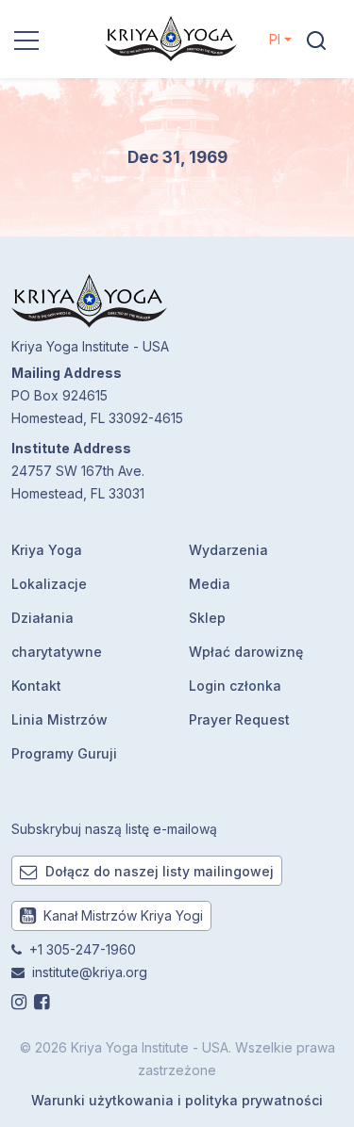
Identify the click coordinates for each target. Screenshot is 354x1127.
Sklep (207, 618)
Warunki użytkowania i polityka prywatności (177, 1100)
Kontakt (36, 686)
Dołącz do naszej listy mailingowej (158, 871)
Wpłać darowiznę (246, 652)
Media (209, 584)
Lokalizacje (49, 584)
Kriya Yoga (46, 550)
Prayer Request (239, 719)
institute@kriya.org (89, 972)
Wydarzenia (228, 550)
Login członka (235, 686)
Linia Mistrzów (59, 719)
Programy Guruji (64, 753)
